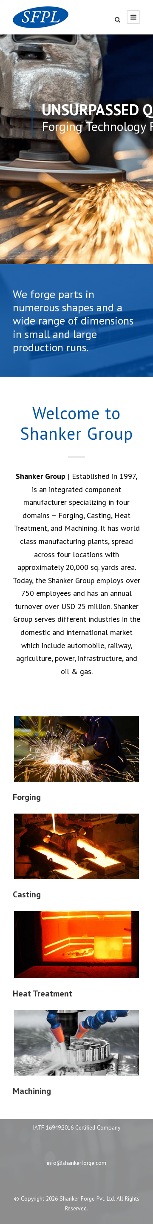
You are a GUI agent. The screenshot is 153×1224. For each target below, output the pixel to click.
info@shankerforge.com (76, 1163)
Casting (27, 894)
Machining (32, 1090)
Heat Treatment (42, 993)
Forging (27, 797)
